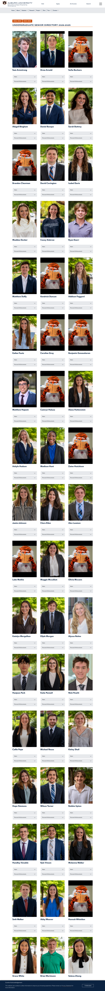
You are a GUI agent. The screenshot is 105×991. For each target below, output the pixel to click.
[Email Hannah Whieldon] (69, 922)
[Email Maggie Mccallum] (41, 583)
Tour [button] (48, 10)
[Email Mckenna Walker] (69, 866)
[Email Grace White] (13, 979)
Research (32, 10)
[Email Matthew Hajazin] (13, 413)
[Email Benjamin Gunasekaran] (69, 356)
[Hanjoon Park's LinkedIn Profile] (16, 696)
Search (88, 4)
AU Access (73, 4)
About (18, 10)
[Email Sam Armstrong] (13, 73)
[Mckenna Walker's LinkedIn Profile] (72, 866)
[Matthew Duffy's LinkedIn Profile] (16, 299)
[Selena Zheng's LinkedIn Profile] (72, 979)
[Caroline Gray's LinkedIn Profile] (44, 356)
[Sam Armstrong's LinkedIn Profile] (16, 73)
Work (15, 77)
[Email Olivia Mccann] (69, 583)
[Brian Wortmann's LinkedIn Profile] (44, 979)
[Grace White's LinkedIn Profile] (16, 979)
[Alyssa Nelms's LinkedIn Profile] (72, 639)
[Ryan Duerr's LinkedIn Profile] (72, 243)
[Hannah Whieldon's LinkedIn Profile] (72, 922)
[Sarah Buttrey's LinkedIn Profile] (72, 130)
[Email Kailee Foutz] (13, 356)
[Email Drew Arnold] (41, 73)
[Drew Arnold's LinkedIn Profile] (44, 73)
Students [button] (24, 10)
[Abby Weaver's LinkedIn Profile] (44, 922)
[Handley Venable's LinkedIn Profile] (16, 866)
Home (13, 10)
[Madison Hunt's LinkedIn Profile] (44, 469)
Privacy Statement (66, 985)
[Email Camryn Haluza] (41, 413)
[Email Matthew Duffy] (13, 299)
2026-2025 (17, 21)
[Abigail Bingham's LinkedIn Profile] (16, 130)
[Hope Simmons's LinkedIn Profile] (16, 809)
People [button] (38, 10)
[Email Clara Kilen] (41, 526)
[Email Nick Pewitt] (69, 696)
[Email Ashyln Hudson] (13, 469)
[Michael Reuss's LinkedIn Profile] (44, 752)
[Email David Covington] (41, 186)
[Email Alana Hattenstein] (69, 413)
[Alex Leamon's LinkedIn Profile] (72, 526)
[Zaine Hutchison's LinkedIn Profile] (72, 469)
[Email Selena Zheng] (69, 979)
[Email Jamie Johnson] (13, 526)
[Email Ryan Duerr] (69, 243)
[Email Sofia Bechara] (69, 73)
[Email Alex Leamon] (69, 526)
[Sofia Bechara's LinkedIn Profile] (72, 73)
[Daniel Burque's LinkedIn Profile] (44, 130)
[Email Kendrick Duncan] (41, 299)
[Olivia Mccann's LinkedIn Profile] (72, 583)
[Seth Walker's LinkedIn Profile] (16, 922)
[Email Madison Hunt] (41, 469)
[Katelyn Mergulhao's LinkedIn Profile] (16, 639)
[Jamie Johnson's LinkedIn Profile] (16, 526)
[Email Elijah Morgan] (41, 639)
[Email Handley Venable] (13, 866)
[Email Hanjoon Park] (13, 696)
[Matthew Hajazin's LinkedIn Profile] (16, 413)
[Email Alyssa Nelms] (69, 639)
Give (44, 10)
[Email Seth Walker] (13, 922)
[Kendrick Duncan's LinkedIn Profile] (44, 299)
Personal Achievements (20, 81)
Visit (42, 4)
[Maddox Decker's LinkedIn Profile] (16, 243)
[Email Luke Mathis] (13, 583)
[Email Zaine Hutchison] (69, 469)
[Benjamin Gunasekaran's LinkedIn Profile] (72, 356)
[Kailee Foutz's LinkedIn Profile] (16, 356)
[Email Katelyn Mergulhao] (13, 639)
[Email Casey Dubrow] (41, 243)
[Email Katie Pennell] (41, 696)
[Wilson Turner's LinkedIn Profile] (44, 809)
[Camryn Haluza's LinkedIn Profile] (44, 413)
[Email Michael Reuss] (41, 752)
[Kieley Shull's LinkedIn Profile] (72, 752)
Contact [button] (55, 10)
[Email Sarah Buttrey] (69, 130)
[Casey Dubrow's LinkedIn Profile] (44, 243)
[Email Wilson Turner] (41, 809)
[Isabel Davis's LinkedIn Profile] (72, 186)
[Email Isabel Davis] (69, 186)
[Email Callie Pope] (13, 752)
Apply (58, 4)
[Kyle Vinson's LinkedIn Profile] (44, 866)
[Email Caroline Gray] (41, 356)
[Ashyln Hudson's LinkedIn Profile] (16, 469)
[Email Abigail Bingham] (13, 130)
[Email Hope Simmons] (13, 809)
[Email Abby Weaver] (41, 922)
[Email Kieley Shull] (69, 752)
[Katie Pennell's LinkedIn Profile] (44, 696)
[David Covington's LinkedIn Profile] (44, 186)
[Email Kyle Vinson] (41, 866)
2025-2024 (27, 21)
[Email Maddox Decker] (13, 243)
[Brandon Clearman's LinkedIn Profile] (16, 186)
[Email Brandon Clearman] (13, 186)
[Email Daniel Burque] (41, 130)
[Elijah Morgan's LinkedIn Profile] (44, 639)
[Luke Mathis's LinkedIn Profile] (16, 583)
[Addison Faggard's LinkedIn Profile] (72, 299)
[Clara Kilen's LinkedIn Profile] (44, 526)
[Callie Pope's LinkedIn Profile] (16, 752)
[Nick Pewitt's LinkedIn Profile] (72, 696)
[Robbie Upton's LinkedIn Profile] (72, 809)
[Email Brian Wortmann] (41, 979)
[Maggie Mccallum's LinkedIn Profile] (44, 583)
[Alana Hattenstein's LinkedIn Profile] (72, 413)
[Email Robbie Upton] (69, 809)
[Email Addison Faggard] (69, 299)
